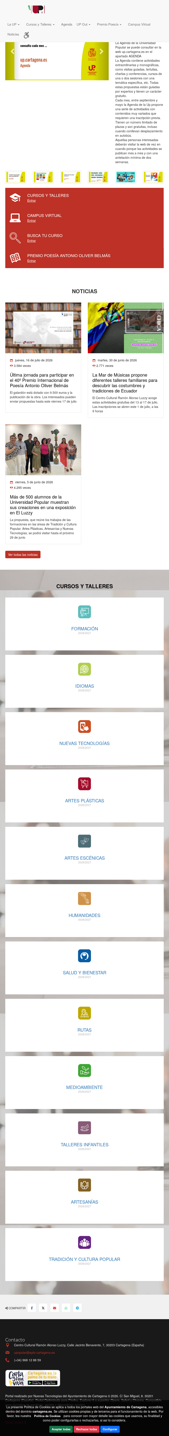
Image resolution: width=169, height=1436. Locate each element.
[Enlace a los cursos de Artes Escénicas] (84, 841)
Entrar (31, 200)
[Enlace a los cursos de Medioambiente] (84, 1070)
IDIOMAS (84, 686)
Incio (15, 10)
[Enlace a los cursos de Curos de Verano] (84, 1185)
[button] (14, 25)
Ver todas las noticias (23, 554)
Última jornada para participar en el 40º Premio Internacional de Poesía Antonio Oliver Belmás (42, 380)
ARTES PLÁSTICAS (84, 800)
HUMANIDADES (84, 915)
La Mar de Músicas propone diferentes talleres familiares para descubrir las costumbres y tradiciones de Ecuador (124, 383)
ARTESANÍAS (84, 1202)
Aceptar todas (61, 1429)
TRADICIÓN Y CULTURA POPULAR (84, 1259)
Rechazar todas (86, 1429)
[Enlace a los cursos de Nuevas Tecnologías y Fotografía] (84, 726)
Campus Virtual (139, 24)
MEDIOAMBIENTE (84, 1087)
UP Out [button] (82, 24)
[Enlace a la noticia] (43, 328)
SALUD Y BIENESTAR (84, 972)
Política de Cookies (47, 1416)
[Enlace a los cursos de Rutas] (84, 1013)
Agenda (66, 24)
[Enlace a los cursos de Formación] (84, 612)
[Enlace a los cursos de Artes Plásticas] (84, 784)
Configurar (110, 1429)
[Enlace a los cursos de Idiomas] (84, 669)
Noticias (13, 34)
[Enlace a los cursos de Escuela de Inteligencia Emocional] (84, 956)
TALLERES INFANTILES (84, 1144)
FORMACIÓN (84, 628)
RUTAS (84, 1030)
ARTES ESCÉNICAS (84, 858)
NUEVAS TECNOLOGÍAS (84, 743)
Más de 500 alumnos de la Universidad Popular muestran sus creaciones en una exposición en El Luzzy (43, 504)
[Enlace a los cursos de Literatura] (84, 898)
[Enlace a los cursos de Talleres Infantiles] (84, 1128)
